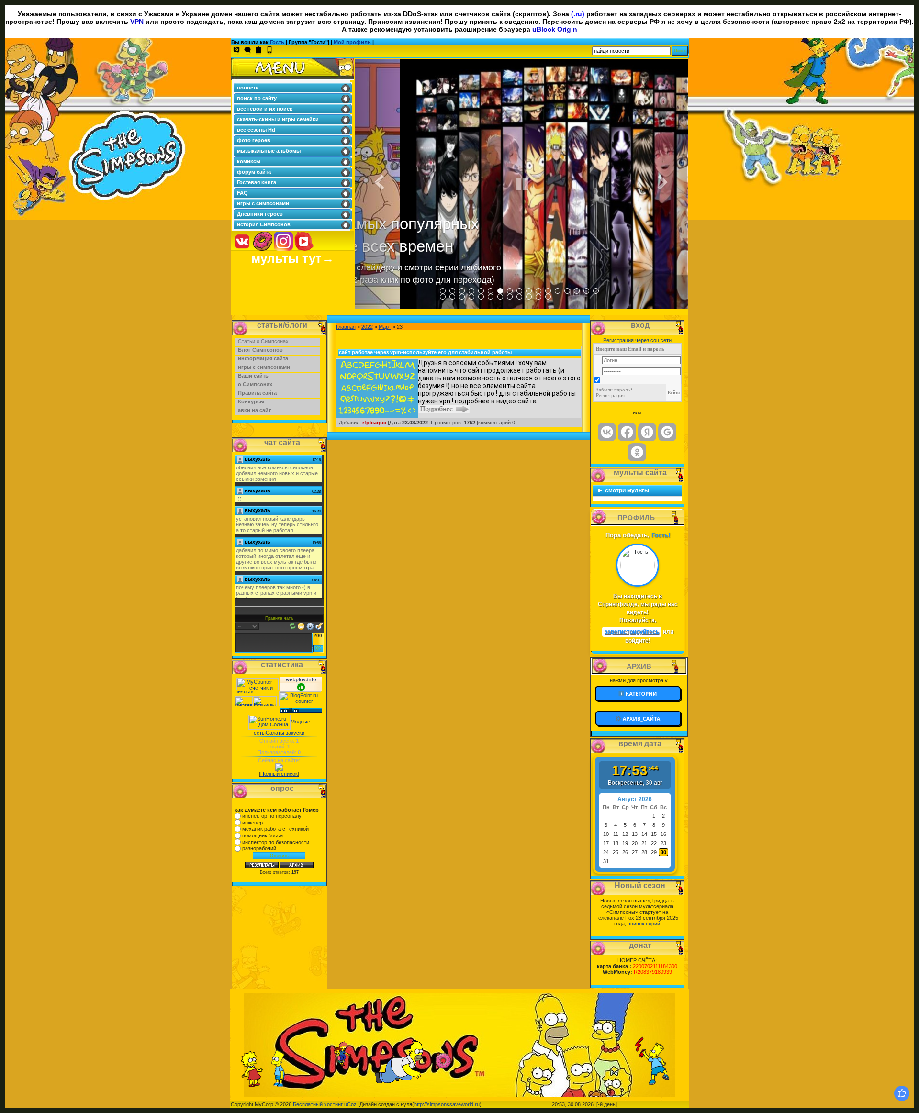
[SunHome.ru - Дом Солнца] (269, 721)
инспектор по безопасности (275, 842)
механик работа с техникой (275, 829)
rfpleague (374, 422)
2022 (367, 327)
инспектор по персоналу (272, 816)
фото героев (253, 140)
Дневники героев (260, 214)
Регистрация (610, 395)
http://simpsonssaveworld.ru (447, 1104)
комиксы (248, 161)
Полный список (279, 774)
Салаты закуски (285, 732)
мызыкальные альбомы (269, 151)
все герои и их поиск (264, 108)
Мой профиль (352, 42)
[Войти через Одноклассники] (637, 452)
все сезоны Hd (256, 130)
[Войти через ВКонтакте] (607, 432)
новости (248, 87)
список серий (644, 923)
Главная (346, 327)
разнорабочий (259, 848)
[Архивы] (639, 718)
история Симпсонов (264, 224)
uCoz (350, 1104)
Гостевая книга (256, 182)
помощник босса (262, 835)
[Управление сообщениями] (319, 625)
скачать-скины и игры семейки (278, 119)
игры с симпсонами (263, 203)
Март (385, 327)
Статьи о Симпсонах (263, 341)
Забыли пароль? (614, 389)
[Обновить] (293, 625)
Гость (277, 42)
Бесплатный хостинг (318, 1104)
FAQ (242, 193)
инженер (252, 822)
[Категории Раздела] (639, 693)
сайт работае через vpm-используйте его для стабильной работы (425, 352)
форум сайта (254, 172)
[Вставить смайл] (301, 625)
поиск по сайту (257, 98)
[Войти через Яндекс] (647, 432)
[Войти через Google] (667, 432)
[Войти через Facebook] (627, 432)
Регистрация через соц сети (637, 340)
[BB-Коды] (310, 625)
